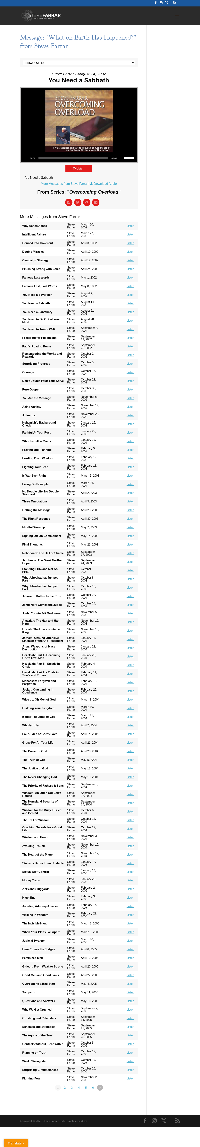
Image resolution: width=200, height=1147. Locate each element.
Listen (80, 168)
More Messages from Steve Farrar (64, 183)
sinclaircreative (77, 1121)
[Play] (26, 158)
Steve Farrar (51, 1121)
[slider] (129, 157)
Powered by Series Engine (123, 1098)
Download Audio (105, 183)
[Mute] (121, 158)
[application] (79, 158)
